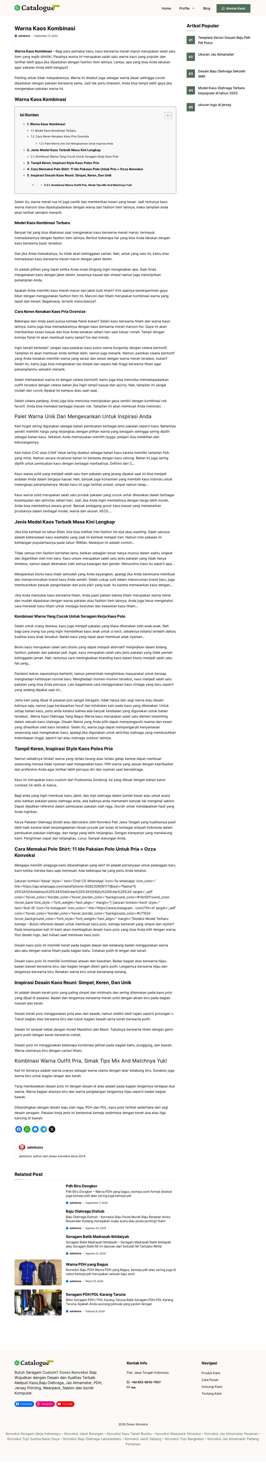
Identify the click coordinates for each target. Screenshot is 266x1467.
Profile (184, 8)
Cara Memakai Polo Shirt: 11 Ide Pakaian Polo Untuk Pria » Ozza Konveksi (87, 169)
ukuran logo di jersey (214, 105)
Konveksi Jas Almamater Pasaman (231, 1434)
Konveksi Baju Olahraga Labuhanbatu (92, 1439)
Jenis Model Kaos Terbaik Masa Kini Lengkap (66, 150)
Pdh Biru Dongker (81, 1186)
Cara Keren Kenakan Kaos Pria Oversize (62, 136)
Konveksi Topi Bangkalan (184, 1439)
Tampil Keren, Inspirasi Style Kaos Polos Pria (65, 163)
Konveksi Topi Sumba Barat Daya (33, 1439)
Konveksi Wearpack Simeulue (178, 1434)
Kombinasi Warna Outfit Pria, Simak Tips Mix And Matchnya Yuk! (91, 185)
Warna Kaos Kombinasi (47, 124)
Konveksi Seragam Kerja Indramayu (33, 1434)
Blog (206, 8)
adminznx (24, 35)
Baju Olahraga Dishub (85, 1211)
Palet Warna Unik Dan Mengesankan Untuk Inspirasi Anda (79, 143)
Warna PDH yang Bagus (87, 1264)
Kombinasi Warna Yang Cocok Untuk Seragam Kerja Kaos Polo (77, 156)
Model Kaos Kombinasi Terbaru (55, 130)
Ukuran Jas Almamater (216, 54)
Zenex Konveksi (73, 1372)
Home (166, 8)
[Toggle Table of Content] (166, 115)
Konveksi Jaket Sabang (143, 1439)
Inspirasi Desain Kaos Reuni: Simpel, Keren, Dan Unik (71, 175)
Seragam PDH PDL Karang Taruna (96, 1294)
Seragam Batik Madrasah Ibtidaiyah (97, 1236)
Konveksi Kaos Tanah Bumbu (129, 1434)
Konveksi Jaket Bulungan (83, 1434)
